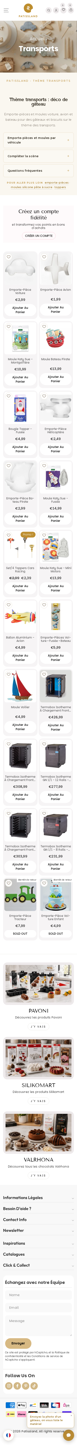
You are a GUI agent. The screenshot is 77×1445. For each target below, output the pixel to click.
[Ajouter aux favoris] (8, 256)
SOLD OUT (20, 934)
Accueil (37, 39)
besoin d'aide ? (17, 1208)
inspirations (14, 1243)
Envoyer (18, 1343)
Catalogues (14, 1254)
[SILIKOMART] (38, 1058)
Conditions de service (45, 1356)
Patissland (29, 1431)
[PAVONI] (38, 983)
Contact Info (14, 1219)
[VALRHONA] (38, 1132)
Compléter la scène (23, 156)
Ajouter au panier (20, 310)
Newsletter (13, 1230)
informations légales (23, 1197)
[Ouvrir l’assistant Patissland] (68, 1435)
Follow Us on (20, 1375)
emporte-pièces (57, 182)
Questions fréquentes (25, 171)
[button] (50, 1420)
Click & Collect (16, 1265)
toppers (60, 187)
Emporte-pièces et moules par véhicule (32, 140)
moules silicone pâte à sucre (31, 187)
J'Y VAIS (38, 1026)
